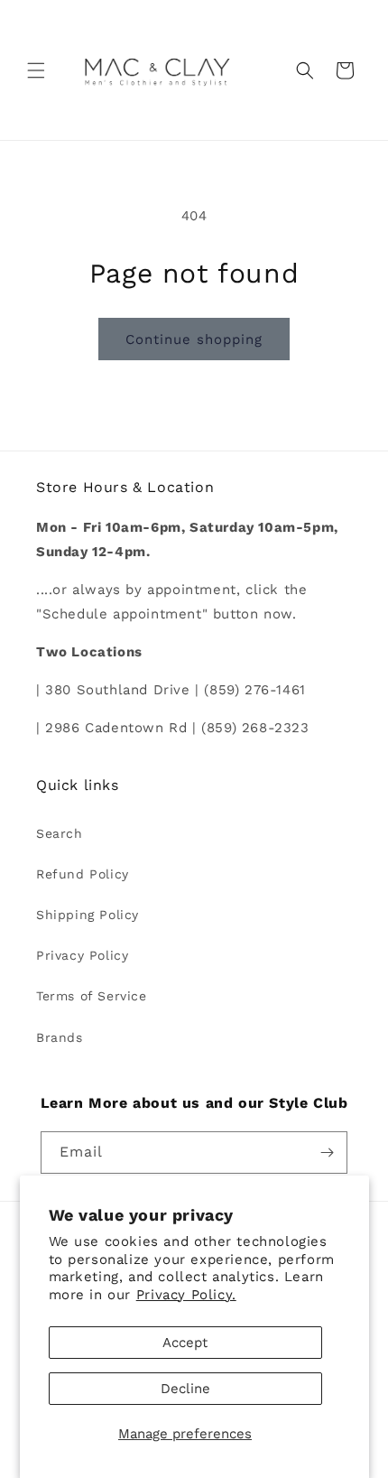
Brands (59, 1037)
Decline (185, 1388)
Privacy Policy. (186, 1295)
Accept (185, 1342)
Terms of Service (91, 996)
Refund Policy (82, 874)
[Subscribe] (326, 1152)
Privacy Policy (82, 955)
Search (59, 833)
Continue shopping (194, 339)
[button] (36, 70)
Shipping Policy (87, 914)
